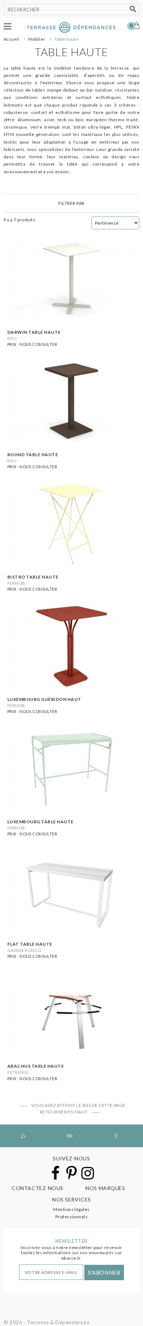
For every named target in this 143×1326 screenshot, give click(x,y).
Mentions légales (71, 1209)
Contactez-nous (37, 1188)
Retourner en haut (64, 1112)
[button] (7, 26)
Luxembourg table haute (40, 821)
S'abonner (104, 1272)
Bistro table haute (33, 577)
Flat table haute (29, 944)
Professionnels (71, 1216)
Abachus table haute (35, 1066)
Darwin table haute (34, 332)
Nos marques (105, 1188)
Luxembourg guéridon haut (44, 699)
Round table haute (32, 454)
